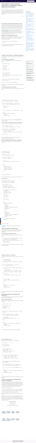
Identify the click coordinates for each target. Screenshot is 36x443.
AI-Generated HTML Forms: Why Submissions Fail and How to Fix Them (30, 22)
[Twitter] (0, 219)
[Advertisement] (13, 22)
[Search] (33, 1)
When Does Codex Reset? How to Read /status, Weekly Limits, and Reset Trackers (30, 29)
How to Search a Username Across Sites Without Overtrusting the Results (30, 32)
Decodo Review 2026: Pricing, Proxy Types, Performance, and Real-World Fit (30, 46)
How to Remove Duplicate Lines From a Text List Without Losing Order (30, 40)
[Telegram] (0, 224)
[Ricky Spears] (4, 1)
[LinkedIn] (0, 222)
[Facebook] (0, 218)
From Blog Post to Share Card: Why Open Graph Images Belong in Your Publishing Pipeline (30, 43)
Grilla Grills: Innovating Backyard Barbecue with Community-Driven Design (30, 50)
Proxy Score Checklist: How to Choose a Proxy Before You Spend (29, 16)
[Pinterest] (0, 221)
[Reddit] (0, 223)
